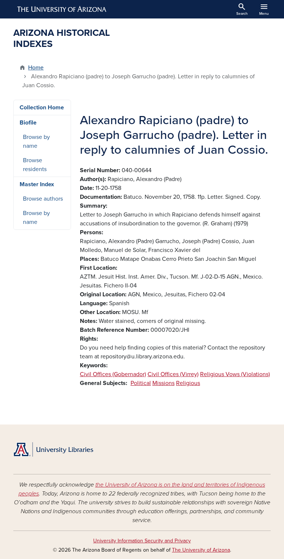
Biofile (28, 122)
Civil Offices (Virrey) (173, 374)
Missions (163, 383)
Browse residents (35, 165)
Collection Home (42, 107)
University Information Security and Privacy (142, 541)
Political (141, 383)
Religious (188, 383)
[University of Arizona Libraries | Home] (53, 449)
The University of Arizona (201, 550)
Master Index (37, 184)
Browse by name (36, 141)
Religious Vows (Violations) (235, 374)
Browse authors (43, 198)
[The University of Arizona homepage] (62, 9)
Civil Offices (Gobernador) (113, 374)
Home (36, 67)
